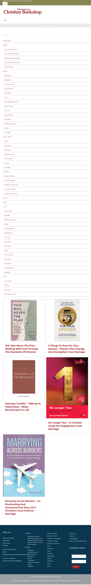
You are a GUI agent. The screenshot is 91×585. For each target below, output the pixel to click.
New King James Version (12, 54)
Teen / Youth (7, 137)
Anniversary (8, 211)
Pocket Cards (9, 255)
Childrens (7, 172)
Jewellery (50, 553)
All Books (27, 547)
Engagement (8, 233)
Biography (8, 80)
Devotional (8, 93)
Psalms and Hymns (11, 123)
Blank (6, 224)
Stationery (8, 290)
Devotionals (8, 158)
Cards (5, 207)
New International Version (12, 62)
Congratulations (9, 228)
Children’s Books (10, 180)
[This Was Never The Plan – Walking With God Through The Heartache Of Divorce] (24, 320)
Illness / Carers (9, 106)
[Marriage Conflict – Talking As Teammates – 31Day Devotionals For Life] (24, 378)
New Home (8, 246)
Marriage (7, 110)
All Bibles (28, 533)
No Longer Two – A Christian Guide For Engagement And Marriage (65, 425)
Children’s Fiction (10, 189)
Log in (76, 566)
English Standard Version (12, 58)
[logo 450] (23, 7)
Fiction (7, 97)
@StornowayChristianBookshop (12, 561)
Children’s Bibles (10, 176)
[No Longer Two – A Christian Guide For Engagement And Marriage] (67, 387)
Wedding (7, 272)
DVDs (5, 202)
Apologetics (8, 75)
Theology (7, 132)
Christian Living (9, 84)
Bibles (5, 45)
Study (6, 128)
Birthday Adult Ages (11, 220)
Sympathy (8, 263)
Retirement (8, 259)
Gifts (5, 277)
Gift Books (31, 560)
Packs (6, 250)
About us (72, 536)
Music (5, 198)
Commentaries (9, 88)
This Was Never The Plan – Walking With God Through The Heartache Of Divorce (21, 348)
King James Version (11, 49)
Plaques (7, 285)
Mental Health (9, 115)
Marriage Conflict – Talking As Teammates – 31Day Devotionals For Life (23, 406)
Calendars (50, 548)
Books (5, 71)
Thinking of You (9, 268)
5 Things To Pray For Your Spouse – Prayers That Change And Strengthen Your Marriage (66, 348)
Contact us (72, 533)
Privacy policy (73, 538)
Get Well (7, 237)
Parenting (8, 119)
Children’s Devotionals (11, 185)
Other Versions (9, 67)
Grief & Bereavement (11, 102)
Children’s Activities (11, 193)
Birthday (7, 215)
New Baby (8, 241)
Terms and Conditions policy (78, 541)
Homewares (8, 281)
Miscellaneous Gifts (11, 294)
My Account (7, 40)
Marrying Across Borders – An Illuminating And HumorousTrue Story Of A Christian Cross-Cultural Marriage (23, 507)
